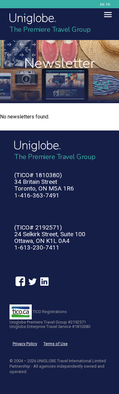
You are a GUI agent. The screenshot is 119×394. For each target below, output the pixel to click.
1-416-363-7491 (36, 195)
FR (108, 5)
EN (102, 5)
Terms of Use (55, 343)
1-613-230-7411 (36, 247)
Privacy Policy (25, 343)
